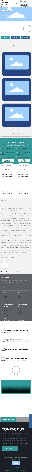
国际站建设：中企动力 (10, 470)
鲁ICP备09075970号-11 (16, 467)
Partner (16, 403)
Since (4, 7)
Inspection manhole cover (15, 124)
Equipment (5, 403)
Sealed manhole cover (15, 72)
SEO (18, 459)
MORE (16, 45)
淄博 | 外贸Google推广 (21, 470)
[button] (12, 133)
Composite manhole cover (15, 98)
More (5, 319)
